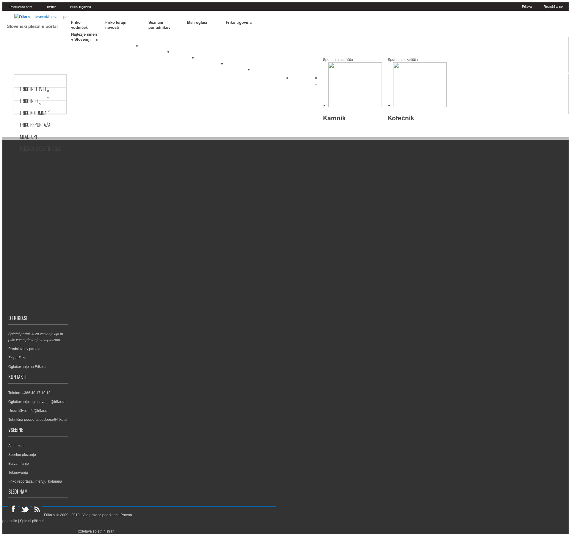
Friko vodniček (79, 25)
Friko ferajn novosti (115, 25)
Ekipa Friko (17, 357)
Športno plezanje (120, 41)
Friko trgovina (239, 22)
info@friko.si (38, 410)
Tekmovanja (211, 59)
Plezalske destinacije (40, 148)
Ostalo (301, 78)
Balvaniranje (157, 47)
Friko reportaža (20, 481)
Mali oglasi (197, 22)
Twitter (51, 6)
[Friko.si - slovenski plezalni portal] (43, 16)
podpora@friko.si (53, 419)
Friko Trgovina (80, 6)
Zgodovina (239, 65)
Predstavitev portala (24, 348)
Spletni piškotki (32, 520)
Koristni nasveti (272, 71)
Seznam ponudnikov (159, 25)
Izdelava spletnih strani (96, 530)
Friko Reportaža (35, 124)
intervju (40, 481)
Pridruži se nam (21, 6)
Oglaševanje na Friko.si (27, 366)
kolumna (55, 481)
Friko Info (29, 101)
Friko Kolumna (33, 112)
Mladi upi (28, 136)
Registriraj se (553, 6)
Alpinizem (184, 53)
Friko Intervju (33, 89)
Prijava (527, 6)
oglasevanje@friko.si (48, 401)
